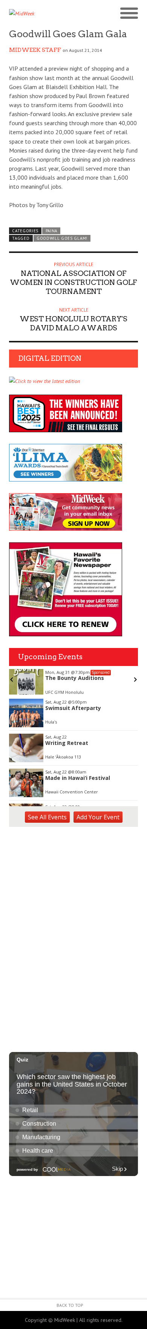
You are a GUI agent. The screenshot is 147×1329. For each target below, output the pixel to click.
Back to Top (70, 1305)
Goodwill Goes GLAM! (62, 238)
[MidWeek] (41, 13)
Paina (51, 230)
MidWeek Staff (35, 50)
